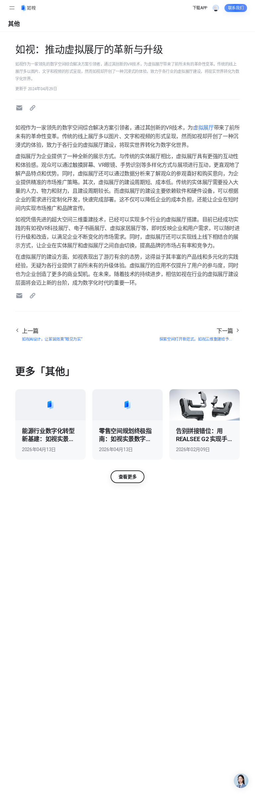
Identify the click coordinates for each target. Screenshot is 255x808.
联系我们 (236, 8)
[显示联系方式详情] (241, 780)
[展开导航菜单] (12, 8)
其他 (14, 23)
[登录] (215, 8)
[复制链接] (34, 108)
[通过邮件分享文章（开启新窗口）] (20, 108)
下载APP (200, 8)
